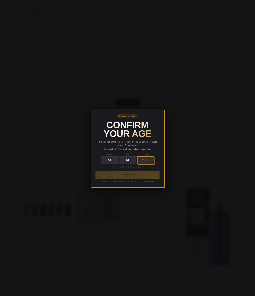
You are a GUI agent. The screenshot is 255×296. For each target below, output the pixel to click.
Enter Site (127, 175)
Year (145, 154)
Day (127, 154)
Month (109, 154)
